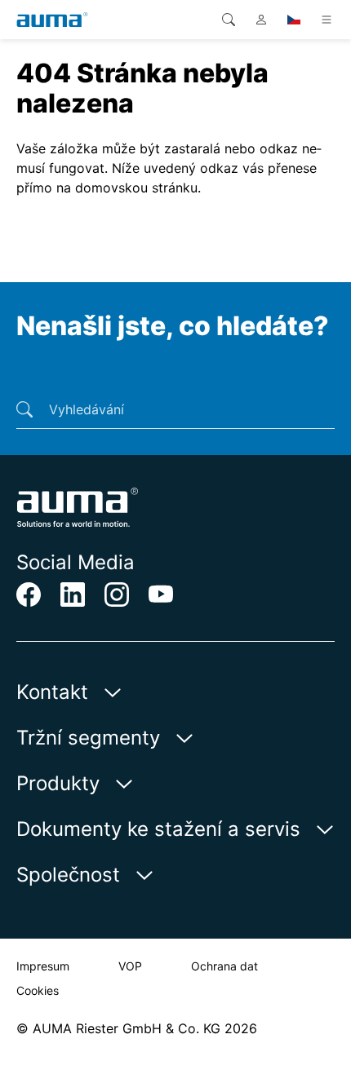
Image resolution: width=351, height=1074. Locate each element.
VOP (130, 966)
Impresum (42, 966)
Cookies (37, 990)
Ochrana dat (224, 966)
